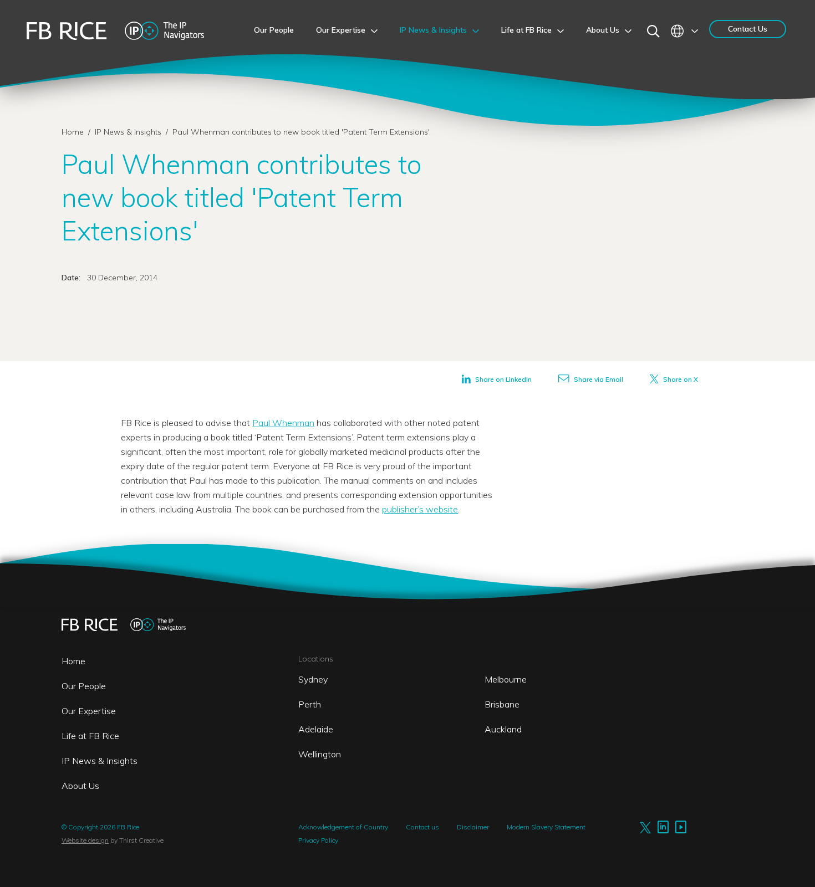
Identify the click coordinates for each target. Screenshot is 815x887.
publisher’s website (420, 509)
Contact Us (747, 29)
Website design (85, 840)
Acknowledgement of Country (343, 827)
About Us (80, 785)
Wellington (319, 754)
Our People (84, 685)
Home (73, 132)
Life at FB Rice (90, 735)
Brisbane (502, 704)
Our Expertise (89, 710)
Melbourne (506, 679)
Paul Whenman (283, 422)
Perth (309, 704)
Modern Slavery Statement (546, 827)
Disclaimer (473, 827)
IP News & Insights (129, 132)
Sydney (313, 679)
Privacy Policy (318, 840)
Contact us (422, 827)
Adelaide (315, 729)
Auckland (503, 729)
